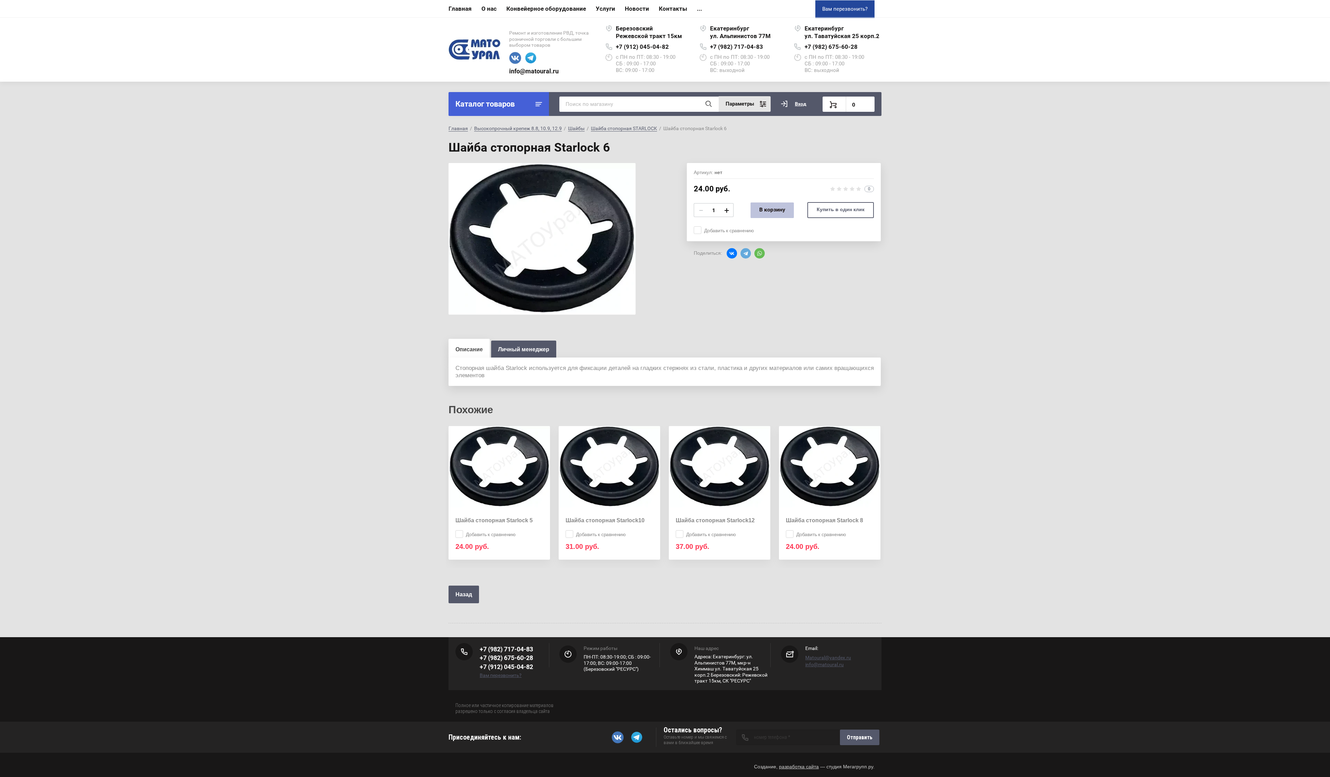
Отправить (859, 737)
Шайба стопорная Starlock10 (605, 520)
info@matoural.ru (534, 71)
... (699, 8)
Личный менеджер (523, 349)
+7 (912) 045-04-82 (642, 46)
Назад (463, 594)
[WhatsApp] (759, 253)
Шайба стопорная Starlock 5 (494, 520)
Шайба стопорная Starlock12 (715, 520)
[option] (542, 239)
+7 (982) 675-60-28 (831, 46)
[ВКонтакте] (732, 253)
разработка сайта (799, 766)
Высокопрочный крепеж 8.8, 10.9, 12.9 (518, 128)
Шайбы (576, 128)
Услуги (605, 8)
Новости (637, 8)
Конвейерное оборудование (546, 8)
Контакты (673, 8)
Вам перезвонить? (845, 9)
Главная (460, 8)
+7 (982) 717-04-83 (736, 46)
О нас (489, 8)
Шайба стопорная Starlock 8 (824, 520)
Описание (469, 349)
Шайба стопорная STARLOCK (624, 128)
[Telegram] (746, 253)
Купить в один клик (840, 209)
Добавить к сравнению (729, 230)
